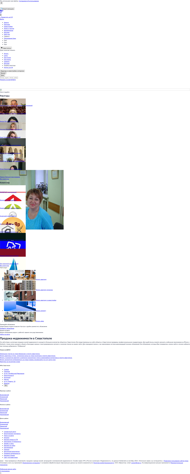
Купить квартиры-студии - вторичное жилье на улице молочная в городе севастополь (27, 356)
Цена (2, 75)
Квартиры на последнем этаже (10, 362)
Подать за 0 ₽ (8, 67)
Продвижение (8, 447)
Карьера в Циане (9, 455)
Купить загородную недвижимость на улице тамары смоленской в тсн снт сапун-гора (28, 360)
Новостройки (8, 26)
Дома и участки (9, 28)
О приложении (5, 471)
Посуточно (7, 57)
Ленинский (3, 399)
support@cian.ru (136, 463)
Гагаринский (4, 397)
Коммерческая (8, 30)
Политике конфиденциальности (103, 463)
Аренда (6, 22)
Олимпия (7, 371)
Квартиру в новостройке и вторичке (12, 71)
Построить (7, 59)
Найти (14, 80)
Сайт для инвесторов (11, 457)
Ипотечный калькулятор (12, 451)
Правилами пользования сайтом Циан (176, 461)
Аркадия (6, 383)
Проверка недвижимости (12, 453)
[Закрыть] (1, 3)
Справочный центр (10, 432)
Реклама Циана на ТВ (11, 439)
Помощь (6, 449)
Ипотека (6, 32)
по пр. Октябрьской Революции (14, 373)
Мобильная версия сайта (8, 469)
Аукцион (6, 437)
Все (6, 385)
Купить (6, 53)
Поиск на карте (9, 435)
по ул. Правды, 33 (9, 381)
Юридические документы (12, 434)
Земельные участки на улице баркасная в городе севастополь (20, 354)
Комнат (3, 73)
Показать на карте (6, 80)
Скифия (6, 369)
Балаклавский (4, 395)
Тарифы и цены (9, 443)
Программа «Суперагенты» (12, 441)
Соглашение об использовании (29, 1)
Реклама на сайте (9, 445)
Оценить (7, 61)
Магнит (6, 379)
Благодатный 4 (9, 375)
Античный (7, 377)
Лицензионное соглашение (31, 463)
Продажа (7, 24)
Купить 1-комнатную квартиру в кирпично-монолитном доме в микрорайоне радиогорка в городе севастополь (36, 358)
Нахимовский (4, 401)
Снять (6, 55)
